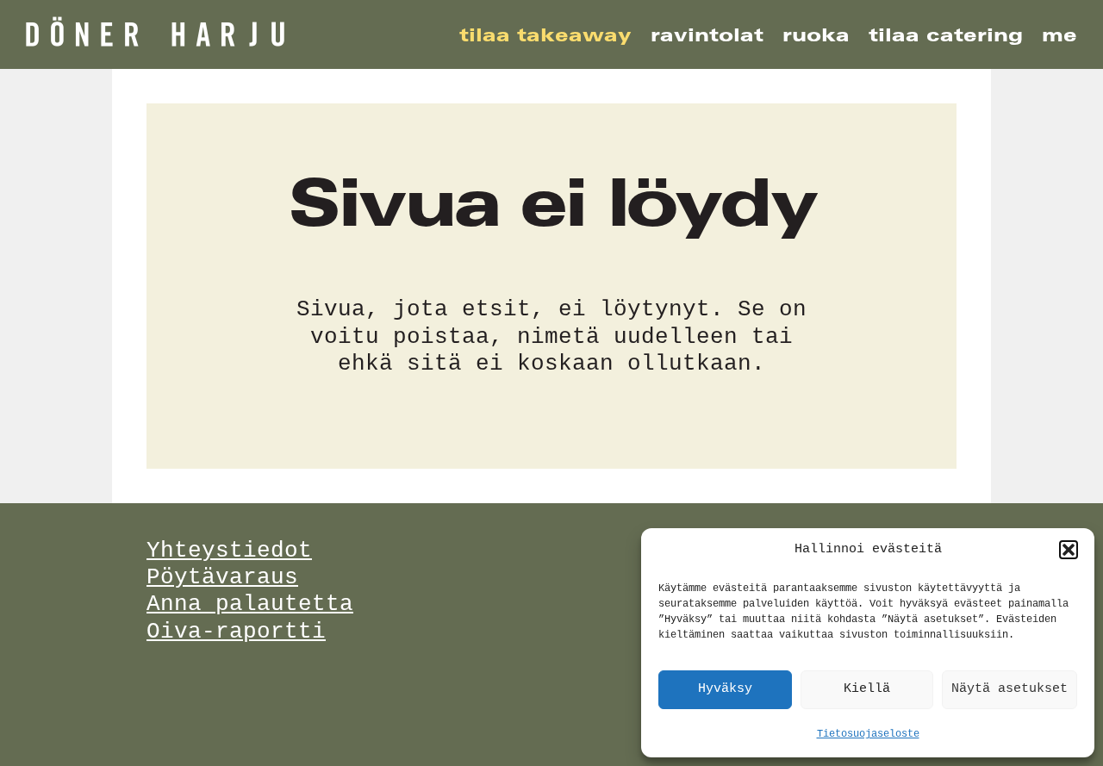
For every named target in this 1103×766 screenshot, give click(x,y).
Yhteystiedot (229, 551)
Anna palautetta (249, 604)
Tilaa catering (946, 35)
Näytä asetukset (1009, 689)
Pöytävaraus (222, 577)
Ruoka (816, 35)
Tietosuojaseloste (868, 734)
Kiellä (867, 689)
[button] (1068, 549)
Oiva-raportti (236, 632)
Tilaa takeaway (545, 35)
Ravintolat (707, 35)
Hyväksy (725, 689)
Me (1059, 35)
